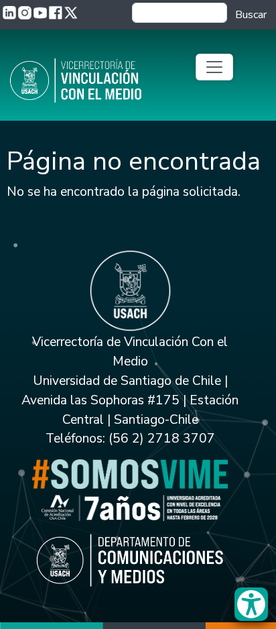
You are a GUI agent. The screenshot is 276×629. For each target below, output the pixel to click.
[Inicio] (93, 80)
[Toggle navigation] (214, 67)
